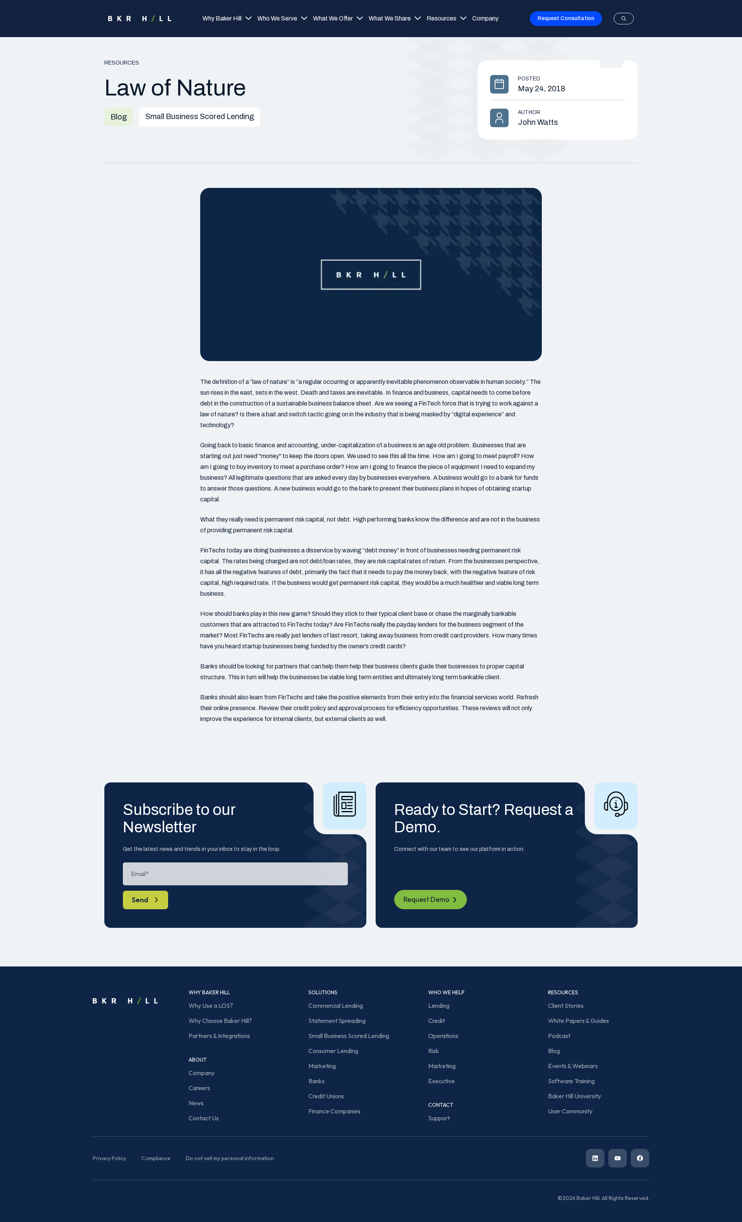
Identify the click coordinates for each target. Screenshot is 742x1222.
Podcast (559, 1036)
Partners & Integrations (219, 1036)
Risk (433, 1051)
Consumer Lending (333, 1051)
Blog (554, 1051)
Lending (438, 1005)
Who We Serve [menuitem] (277, 18)
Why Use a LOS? (211, 1005)
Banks (316, 1081)
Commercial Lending (335, 1005)
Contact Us (204, 1118)
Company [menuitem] (485, 18)
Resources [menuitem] (441, 18)
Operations (443, 1036)
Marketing (322, 1066)
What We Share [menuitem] (390, 18)
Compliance (155, 1158)
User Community (570, 1111)
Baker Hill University (574, 1096)
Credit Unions (326, 1096)
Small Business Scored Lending (348, 1036)
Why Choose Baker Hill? (220, 1020)
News (196, 1103)
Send (140, 899)
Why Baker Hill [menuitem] (222, 18)
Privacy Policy (109, 1158)
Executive (441, 1081)
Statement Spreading (337, 1020)
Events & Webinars (573, 1066)
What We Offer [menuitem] (333, 18)
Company (201, 1073)
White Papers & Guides (578, 1020)
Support (439, 1118)
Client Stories (566, 1005)
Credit (436, 1020)
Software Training (571, 1081)
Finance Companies (334, 1111)
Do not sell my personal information (230, 1158)
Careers (199, 1088)
